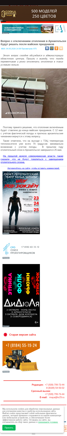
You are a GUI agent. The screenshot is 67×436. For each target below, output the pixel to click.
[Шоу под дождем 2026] (21, 234)
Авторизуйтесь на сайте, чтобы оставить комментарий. (33, 168)
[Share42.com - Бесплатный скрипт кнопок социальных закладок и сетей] (61, 48)
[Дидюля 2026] (21, 327)
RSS (33, 433)
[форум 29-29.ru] (21, 258)
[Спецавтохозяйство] (21, 372)
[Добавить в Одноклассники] (56, 48)
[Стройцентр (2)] (34, 33)
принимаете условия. (48, 422)
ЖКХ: (3, 49)
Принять (9, 427)
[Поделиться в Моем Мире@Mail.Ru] (52, 48)
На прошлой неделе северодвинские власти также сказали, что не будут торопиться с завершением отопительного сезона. (32, 159)
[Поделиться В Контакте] (47, 48)
